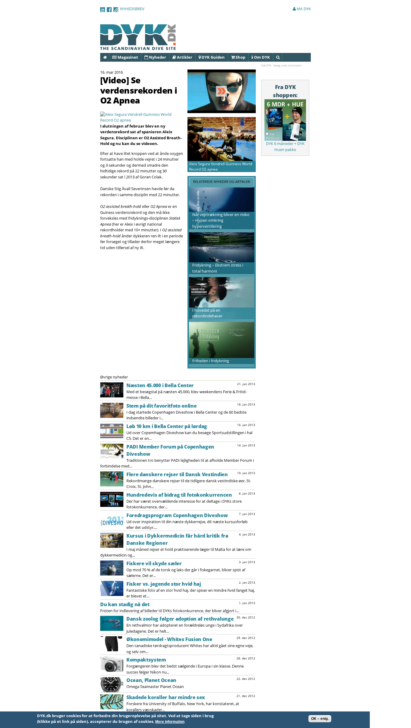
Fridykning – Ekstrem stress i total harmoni (217, 268)
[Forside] (138, 47)
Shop (240, 57)
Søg (281, 57)
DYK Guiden (213, 57)
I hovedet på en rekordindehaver (207, 313)
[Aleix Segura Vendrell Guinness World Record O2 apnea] (142, 120)
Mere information (169, 722)
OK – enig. (320, 719)
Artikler (184, 57)
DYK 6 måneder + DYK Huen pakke (285, 146)
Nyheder (157, 57)
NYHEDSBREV (132, 8)
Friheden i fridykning (210, 360)
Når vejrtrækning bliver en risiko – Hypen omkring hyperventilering (220, 220)
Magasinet (127, 57)
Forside (108, 57)
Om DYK (261, 57)
